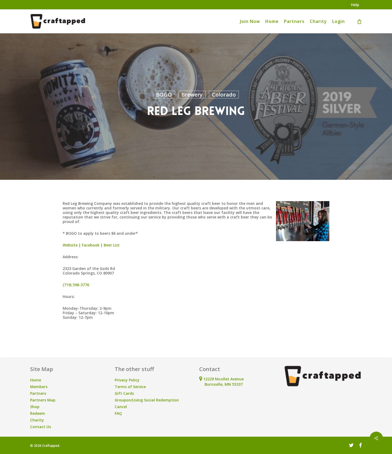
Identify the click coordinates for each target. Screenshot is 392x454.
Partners (38, 393)
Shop (34, 406)
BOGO (164, 94)
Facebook (90, 245)
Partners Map (42, 400)
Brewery (192, 94)
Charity (37, 420)
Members (38, 386)
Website (70, 245)
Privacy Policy (127, 380)
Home (35, 380)
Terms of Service (130, 386)
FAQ (118, 413)
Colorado (224, 94)
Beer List (112, 245)
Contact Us (40, 426)
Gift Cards (124, 393)
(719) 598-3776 (76, 284)
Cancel (121, 406)
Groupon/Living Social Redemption (147, 400)
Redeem (37, 413)
